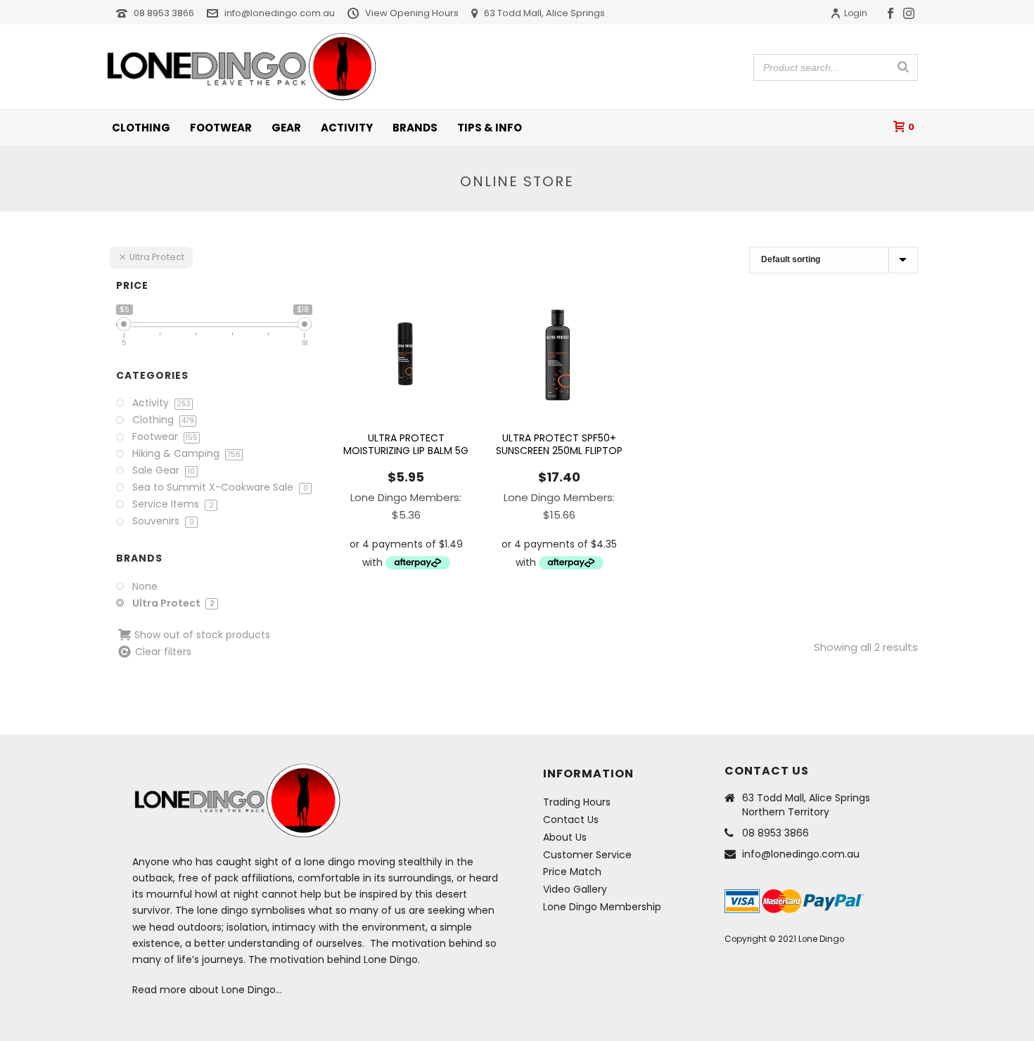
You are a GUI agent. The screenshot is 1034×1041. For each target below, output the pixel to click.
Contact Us (571, 820)
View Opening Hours (412, 13)
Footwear (221, 127)
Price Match (572, 872)
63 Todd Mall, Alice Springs (544, 13)
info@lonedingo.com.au (279, 13)
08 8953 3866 (164, 13)
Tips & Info (489, 127)
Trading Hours (577, 802)
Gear (286, 127)
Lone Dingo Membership (602, 907)
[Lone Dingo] (242, 67)
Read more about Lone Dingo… (207, 990)
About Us (565, 837)
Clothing (141, 127)
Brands (415, 127)
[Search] (903, 66)
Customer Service (587, 855)
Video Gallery (575, 889)
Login (855, 13)
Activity (347, 127)
